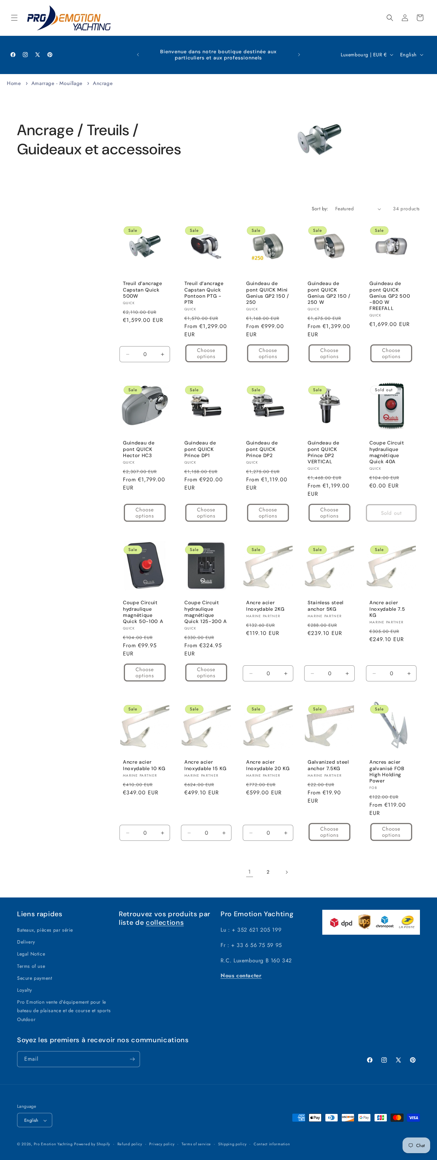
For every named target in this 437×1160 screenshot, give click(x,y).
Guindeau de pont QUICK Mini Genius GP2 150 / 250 (267, 293)
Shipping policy (232, 1144)
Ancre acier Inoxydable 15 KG (205, 765)
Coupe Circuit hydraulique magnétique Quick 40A (386, 452)
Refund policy (129, 1144)
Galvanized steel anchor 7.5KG (328, 765)
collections (165, 922)
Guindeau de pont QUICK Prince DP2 (262, 449)
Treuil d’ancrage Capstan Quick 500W (142, 290)
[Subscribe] (132, 1059)
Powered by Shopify (92, 1144)
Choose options (206, 353)
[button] (14, 17)
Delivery (26, 941)
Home (14, 83)
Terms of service (196, 1144)
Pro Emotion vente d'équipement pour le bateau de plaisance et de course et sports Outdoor (64, 1010)
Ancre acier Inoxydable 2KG (265, 605)
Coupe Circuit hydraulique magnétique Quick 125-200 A (205, 611)
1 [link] (249, 872)
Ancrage (103, 83)
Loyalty (24, 990)
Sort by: (320, 208)
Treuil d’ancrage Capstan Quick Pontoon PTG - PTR (204, 293)
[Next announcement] (299, 54)
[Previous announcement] (137, 54)
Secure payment (34, 978)
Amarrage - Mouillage (58, 83)
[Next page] (286, 872)
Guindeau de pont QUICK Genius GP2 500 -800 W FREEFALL (389, 296)
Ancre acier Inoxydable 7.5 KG (387, 608)
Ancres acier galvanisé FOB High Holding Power (387, 771)
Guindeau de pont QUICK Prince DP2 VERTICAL (323, 452)
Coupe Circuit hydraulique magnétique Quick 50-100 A (143, 611)
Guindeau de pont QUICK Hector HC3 (138, 449)
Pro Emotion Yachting (53, 1144)
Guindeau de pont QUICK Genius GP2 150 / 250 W (329, 293)
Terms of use (31, 966)
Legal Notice (31, 954)
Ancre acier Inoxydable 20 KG (268, 765)
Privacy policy (161, 1144)
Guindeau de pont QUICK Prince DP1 (200, 449)
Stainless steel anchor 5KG (325, 605)
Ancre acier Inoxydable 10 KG (144, 765)
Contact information (272, 1144)
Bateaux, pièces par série (45, 929)
